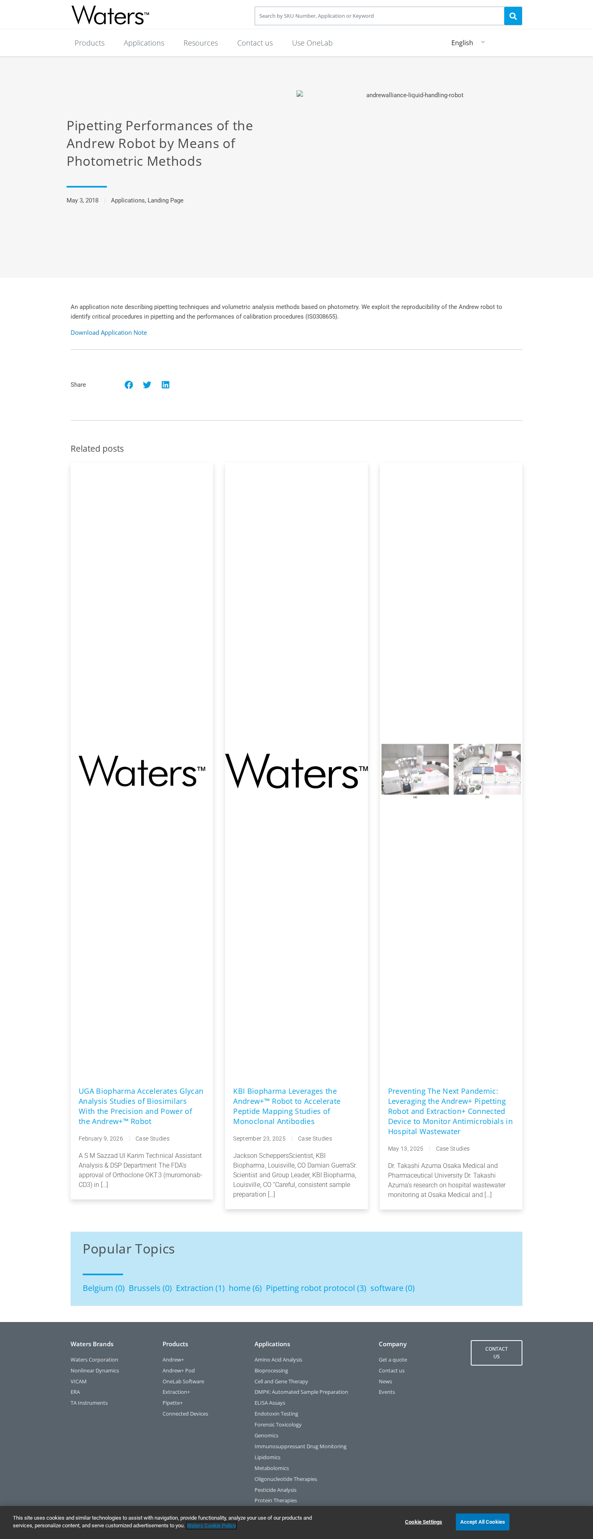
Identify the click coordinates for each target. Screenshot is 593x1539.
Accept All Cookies (482, 1522)
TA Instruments (89, 1402)
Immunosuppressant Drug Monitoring (301, 1446)
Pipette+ (173, 1402)
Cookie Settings (423, 1522)
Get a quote (393, 1359)
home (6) (245, 1287)
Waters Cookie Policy (211, 1525)
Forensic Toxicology (278, 1424)
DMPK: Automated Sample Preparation (301, 1392)
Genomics (266, 1435)
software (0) (392, 1287)
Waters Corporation (94, 1359)
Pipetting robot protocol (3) (316, 1287)
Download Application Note (109, 332)
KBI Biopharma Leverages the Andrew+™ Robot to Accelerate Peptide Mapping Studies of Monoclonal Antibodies (286, 1106)
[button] (89, 43)
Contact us (392, 1370)
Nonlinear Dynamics (95, 1370)
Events (387, 1392)
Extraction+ (176, 1392)
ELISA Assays (270, 1402)
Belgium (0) (104, 1287)
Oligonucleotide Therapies (286, 1479)
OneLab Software (183, 1381)
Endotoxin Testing (276, 1413)
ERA (75, 1392)
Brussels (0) (150, 1287)
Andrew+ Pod (179, 1370)
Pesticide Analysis (275, 1490)
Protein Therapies (276, 1500)
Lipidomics (267, 1457)
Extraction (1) (200, 1287)
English (462, 42)
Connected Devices (185, 1413)
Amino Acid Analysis (278, 1359)
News (385, 1381)
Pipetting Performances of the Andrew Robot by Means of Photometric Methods (160, 143)
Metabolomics (272, 1468)
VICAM (79, 1381)
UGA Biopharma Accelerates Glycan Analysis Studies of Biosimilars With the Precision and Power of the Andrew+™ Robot (141, 1106)
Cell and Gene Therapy (281, 1381)
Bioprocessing (271, 1370)
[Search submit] (513, 16)
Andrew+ (173, 1359)
